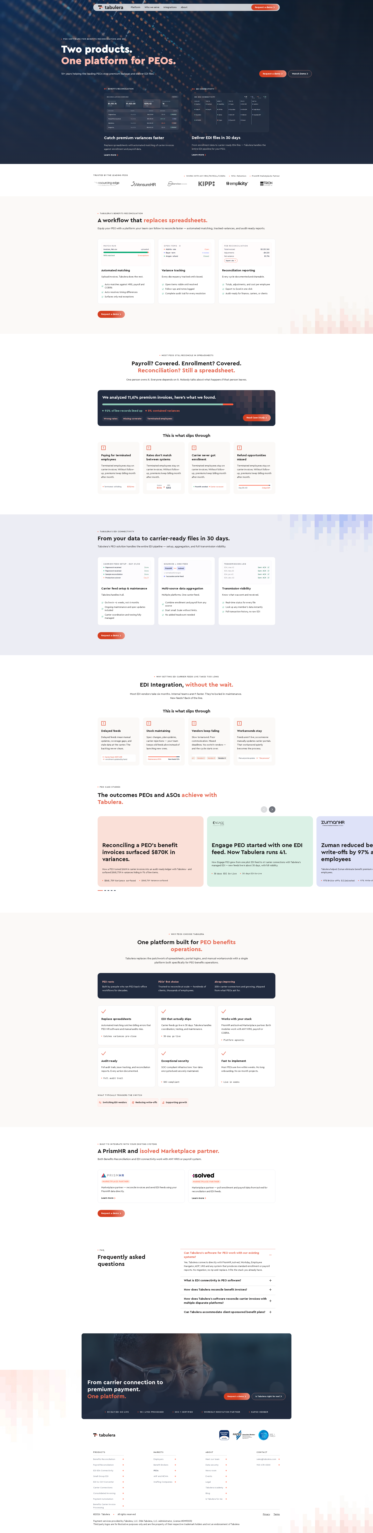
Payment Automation (103, 1499)
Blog (208, 1493)
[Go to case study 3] (108, 890)
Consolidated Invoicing (104, 1493)
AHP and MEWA (161, 1476)
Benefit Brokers (161, 1465)
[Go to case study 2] (105, 890)
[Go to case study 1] (100, 890)
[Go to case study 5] (115, 890)
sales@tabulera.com (266, 1459)
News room (211, 1471)
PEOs (156, 1471)
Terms (276, 1514)
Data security (212, 1465)
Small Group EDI (100, 1476)
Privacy (266, 1514)
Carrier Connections (102, 1488)
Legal (208, 1482)
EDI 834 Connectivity (103, 1471)
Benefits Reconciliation (104, 1459)
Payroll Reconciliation (103, 1465)
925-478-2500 (263, 1465)
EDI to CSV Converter (103, 1482)
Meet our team (212, 1459)
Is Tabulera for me (214, 1499)
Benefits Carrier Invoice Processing (104, 1506)
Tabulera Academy (214, 1488)
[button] (228, 1255)
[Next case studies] (272, 809)
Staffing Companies (163, 1482)
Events (209, 1476)
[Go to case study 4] (111, 890)
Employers (158, 1459)
